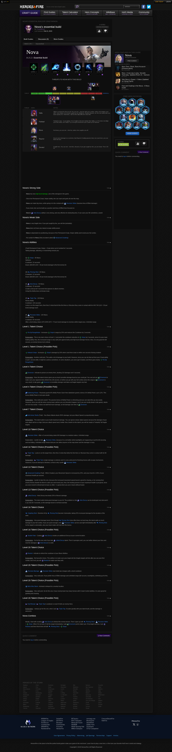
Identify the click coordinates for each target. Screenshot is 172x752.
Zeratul (100, 704)
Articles (115, 735)
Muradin (75, 689)
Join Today (159, 2)
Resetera (59, 723)
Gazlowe (50, 685)
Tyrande (100, 685)
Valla (99, 691)
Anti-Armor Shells (33, 415)
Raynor (75, 704)
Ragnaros (76, 702)
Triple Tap (33, 298)
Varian (100, 693)
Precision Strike (71, 203)
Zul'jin (99, 706)
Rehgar (75, 706)
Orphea (75, 696)
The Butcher (89, 698)
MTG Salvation (76, 721)
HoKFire (104, 721)
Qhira (74, 700)
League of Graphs (47, 721)
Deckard (38, 695)
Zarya (100, 702)
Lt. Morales (64, 695)
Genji (49, 687)
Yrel (99, 698)
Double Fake (31, 535)
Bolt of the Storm (32, 586)
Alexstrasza (26, 689)
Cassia (25, 708)
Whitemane (101, 695)
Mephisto (75, 687)
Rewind (30, 553)
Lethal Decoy (31, 495)
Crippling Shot (32, 513)
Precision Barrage (33, 571)
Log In (168, 2)
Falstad (38, 702)
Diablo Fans (90, 725)
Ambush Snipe (32, 352)
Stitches (88, 691)
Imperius (50, 698)
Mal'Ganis (63, 702)
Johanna (50, 702)
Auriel (24, 700)
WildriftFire (44, 726)
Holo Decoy (37, 213)
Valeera (100, 689)
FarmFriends (60, 725)
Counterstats (45, 725)
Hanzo (50, 693)
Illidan (49, 696)
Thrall (87, 702)
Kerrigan (63, 685)
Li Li (62, 691)
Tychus (88, 706)
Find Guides (132, 61)
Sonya (87, 689)
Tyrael (87, 708)
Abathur (25, 685)
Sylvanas (88, 695)
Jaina (49, 700)
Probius (75, 698)
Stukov (88, 693)
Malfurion (63, 704)
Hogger (50, 695)
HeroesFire (60, 728)
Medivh (63, 708)
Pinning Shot (34, 272)
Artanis (25, 696)
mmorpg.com (90, 719)
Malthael (63, 706)
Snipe (32, 258)
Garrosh (38, 708)
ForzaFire (59, 726)
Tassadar (88, 696)
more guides (132, 133)
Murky (75, 691)
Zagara (100, 700)
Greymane (51, 689)
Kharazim (63, 687)
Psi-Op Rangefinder (33, 332)
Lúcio (62, 696)
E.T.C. (37, 700)
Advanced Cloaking (61, 238)
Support (109, 735)
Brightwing (26, 706)
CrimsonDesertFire (108, 719)
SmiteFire (59, 719)
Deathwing (39, 693)
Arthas (25, 698)
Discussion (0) (43, 39)
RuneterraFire (45, 728)
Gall (37, 706)
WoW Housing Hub (77, 726)
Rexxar (75, 708)
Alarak (25, 687)
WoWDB (74, 725)
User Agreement (59, 735)
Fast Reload (31, 604)
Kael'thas (50, 706)
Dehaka (38, 696)
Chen (37, 685)
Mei (74, 685)
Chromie (38, 689)
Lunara (63, 698)
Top (108, 188)
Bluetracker (90, 721)
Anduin (25, 693)
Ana (24, 691)
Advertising (80, 735)
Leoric (62, 689)
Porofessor (45, 723)
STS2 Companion (92, 728)
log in (32, 640)
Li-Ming (63, 693)
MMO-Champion (76, 728)
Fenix (37, 704)
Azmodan (26, 702)
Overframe (90, 726)
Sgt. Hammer (89, 687)
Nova (74, 695)
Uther (99, 687)
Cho (37, 687)
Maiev (62, 700)
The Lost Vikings (90, 700)
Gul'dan (50, 691)
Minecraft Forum (76, 723)
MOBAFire (44, 719)
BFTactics (74, 719)
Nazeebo (75, 693)
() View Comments (104, 636)
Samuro (88, 685)
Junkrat (50, 704)
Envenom (30, 372)
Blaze (24, 704)
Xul (99, 696)
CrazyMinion (41, 29)
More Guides (58, 39)
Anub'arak (26, 695)
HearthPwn (90, 723)
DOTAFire (59, 721)
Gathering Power (32, 393)
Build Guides (28, 39)
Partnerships (100, 735)
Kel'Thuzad (51, 708)
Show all (106, 93)
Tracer (88, 704)
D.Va (37, 691)
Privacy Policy (70, 735)
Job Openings (90, 735)
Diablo (37, 698)
